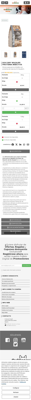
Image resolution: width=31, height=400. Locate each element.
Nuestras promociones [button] (8, 283)
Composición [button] (16, 224)
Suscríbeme (26, 265)
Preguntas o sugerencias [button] (9, 285)
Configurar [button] (16, 388)
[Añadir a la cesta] (15, 112)
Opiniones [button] (16, 232)
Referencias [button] (16, 220)
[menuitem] (15, 279)
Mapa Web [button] (5, 312)
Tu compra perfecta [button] (7, 281)
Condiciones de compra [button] (8, 292)
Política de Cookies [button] (7, 310)
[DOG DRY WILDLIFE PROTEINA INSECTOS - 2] (15, 54)
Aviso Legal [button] (5, 305)
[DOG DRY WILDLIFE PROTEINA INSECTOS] (15, 36)
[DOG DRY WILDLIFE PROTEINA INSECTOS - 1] (5, 54)
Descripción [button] (16, 151)
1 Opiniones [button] (16, 72)
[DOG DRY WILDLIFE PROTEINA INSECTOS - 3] (24, 54)
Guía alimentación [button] (16, 227)
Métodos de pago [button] (7, 296)
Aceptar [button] (16, 397)
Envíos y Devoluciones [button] (8, 299)
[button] (2, 9)
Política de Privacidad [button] (8, 308)
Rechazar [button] (16, 392)
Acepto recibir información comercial (12, 270)
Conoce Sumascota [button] (7, 279)
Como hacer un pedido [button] (8, 294)
